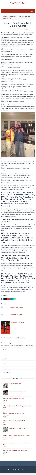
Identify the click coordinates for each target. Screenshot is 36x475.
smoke (23, 337)
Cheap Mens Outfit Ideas (17, 322)
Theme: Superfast (26, 470)
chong (19, 337)
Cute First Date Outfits (16, 314)
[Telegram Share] (11, 299)
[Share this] (2, 299)
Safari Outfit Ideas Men (16, 307)
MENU (31, 11)
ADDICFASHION (18, 2)
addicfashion (9, 337)
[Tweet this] (5, 299)
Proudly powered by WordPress (13, 470)
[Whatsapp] (14, 299)
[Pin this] (8, 299)
